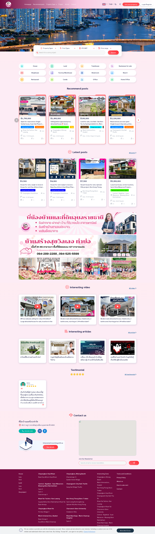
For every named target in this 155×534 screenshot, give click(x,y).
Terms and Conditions (124, 474)
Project (61, 4)
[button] (152, 30)
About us (120, 481)
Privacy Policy (121, 477)
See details (50, 447)
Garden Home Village (73, 480)
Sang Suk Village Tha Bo (74, 487)
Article (67, 4)
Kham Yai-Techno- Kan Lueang (49, 498)
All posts (132, 153)
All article (131, 332)
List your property (131, 4)
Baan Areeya (42, 504)
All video (132, 288)
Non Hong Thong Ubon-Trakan (77, 498)
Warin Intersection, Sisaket (48, 516)
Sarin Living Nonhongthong (75, 502)
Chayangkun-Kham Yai (46, 508)
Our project (22, 492)
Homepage (27, 4)
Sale (20, 477)
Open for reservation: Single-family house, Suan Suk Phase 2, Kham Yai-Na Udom (31, 123)
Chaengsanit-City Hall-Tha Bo (76, 484)
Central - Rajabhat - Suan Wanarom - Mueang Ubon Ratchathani (105, 517)
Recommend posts (38, 4)
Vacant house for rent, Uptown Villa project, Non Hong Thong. (91, 186)
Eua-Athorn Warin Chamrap (47, 522)
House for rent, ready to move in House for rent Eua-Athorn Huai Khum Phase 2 (31, 186)
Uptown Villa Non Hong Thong (76, 504)
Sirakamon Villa (71, 512)
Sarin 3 (68, 521)
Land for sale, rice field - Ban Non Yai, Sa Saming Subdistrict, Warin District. (91, 123)
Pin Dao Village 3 (43, 512)
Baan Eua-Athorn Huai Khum (47, 477)
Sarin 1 (40, 492)
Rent (20, 480)
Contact (73, 4)
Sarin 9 (40, 489)
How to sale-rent (122, 485)
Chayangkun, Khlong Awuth (76, 474)
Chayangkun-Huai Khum (46, 474)
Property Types (51, 4)
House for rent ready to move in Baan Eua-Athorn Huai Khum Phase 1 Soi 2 (62, 186)
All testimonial (130, 374)
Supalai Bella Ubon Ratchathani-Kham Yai (51, 502)
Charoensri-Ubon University (76, 508)
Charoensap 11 (71, 477)
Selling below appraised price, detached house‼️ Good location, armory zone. (61, 123)
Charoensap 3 (42, 494)
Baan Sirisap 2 (43, 519)
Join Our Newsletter (86, 459)
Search (113, 52)
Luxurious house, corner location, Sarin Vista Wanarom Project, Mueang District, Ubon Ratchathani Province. (122, 186)
